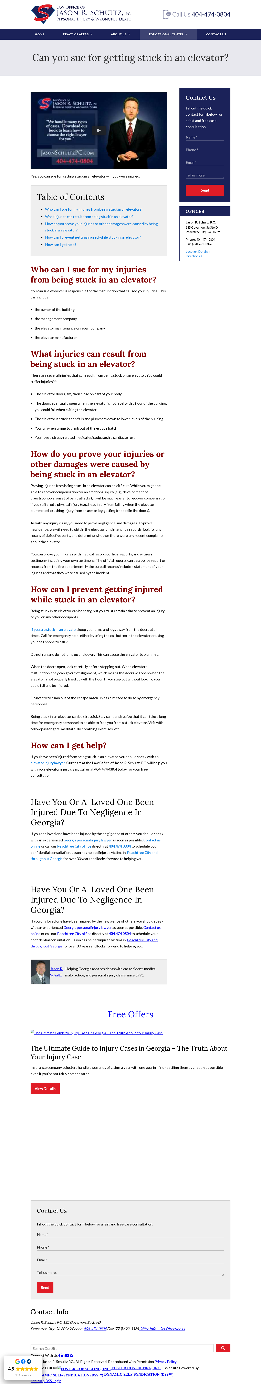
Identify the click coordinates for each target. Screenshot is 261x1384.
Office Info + (149, 1328)
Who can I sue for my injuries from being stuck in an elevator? (93, 209)
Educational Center (167, 34)
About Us (119, 34)
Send (205, 190)
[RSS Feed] (71, 1355)
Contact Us (216, 34)
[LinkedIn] (63, 1355)
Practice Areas (76, 34)
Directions (193, 256)
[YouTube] (67, 1355)
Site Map (38, 1380)
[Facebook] (59, 1355)
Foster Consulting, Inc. (136, 1368)
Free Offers (130, 1014)
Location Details (197, 251)
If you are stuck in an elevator (54, 629)
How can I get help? (60, 244)
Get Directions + (172, 1328)
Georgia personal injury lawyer (87, 840)
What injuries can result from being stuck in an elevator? (89, 216)
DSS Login (53, 1380)
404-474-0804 (211, 14)
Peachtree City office (74, 846)
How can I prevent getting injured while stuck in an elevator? (93, 237)
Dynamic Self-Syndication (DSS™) (138, 1374)
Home (39, 34)
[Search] (223, 1348)
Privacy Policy (166, 1361)
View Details (45, 1088)
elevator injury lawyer (48, 763)
